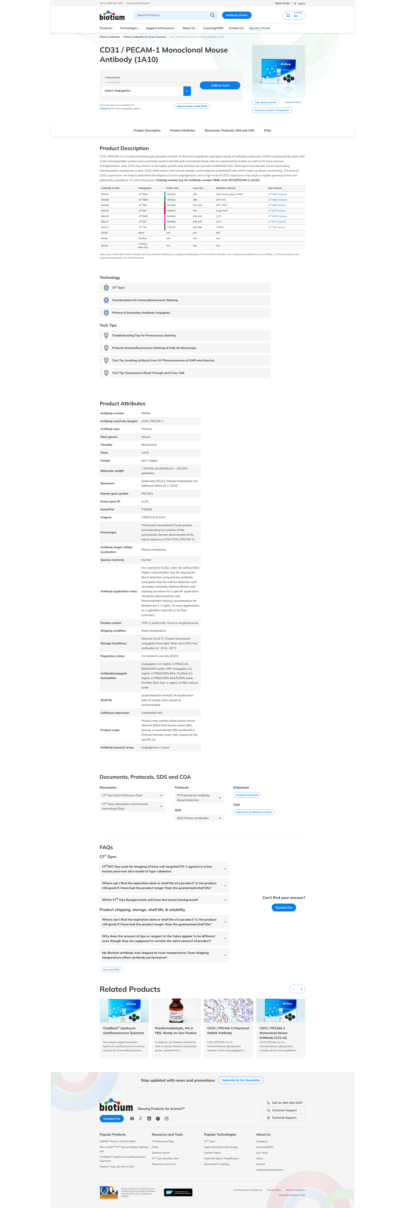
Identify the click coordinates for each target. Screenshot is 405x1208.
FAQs (267, 130)
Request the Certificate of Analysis (254, 812)
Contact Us (236, 28)
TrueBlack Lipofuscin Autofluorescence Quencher (123, 1158)
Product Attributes (182, 130)
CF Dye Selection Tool (165, 1158)
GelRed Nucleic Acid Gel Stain (118, 1141)
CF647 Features (277, 221)
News (259, 1158)
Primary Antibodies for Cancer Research (145, 36)
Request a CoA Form (164, 1164)
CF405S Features (277, 194)
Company (262, 1141)
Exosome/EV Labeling (216, 1164)
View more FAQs (111, 969)
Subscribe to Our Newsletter (241, 1080)
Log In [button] (301, 3)
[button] (293, 15)
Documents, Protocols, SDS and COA (229, 130)
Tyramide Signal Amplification (221, 1158)
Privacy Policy (274, 1190)
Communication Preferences (248, 1190)
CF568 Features (277, 205)
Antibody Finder (237, 15)
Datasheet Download (247, 794)
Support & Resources (160, 28)
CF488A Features (277, 199)
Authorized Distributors (269, 1169)
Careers (260, 1164)
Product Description (147, 130)
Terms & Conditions (295, 1190)
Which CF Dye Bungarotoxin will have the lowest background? (150, 900)
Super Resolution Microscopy (221, 1147)
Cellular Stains (212, 1152)
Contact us (105, 108)
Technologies (128, 28)
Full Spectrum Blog (163, 1141)
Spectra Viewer (259, 28)
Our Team (262, 1152)
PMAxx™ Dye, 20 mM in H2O (117, 1166)
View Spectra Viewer (266, 102)
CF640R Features (277, 216)
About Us (188, 28)
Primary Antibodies (110, 36)
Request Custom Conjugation (272, 110)
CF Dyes (209, 1141)
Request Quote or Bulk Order (192, 106)
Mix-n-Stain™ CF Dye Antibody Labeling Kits (124, 1149)
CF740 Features (277, 227)
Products (106, 28)
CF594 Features (277, 210)
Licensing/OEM (213, 28)
